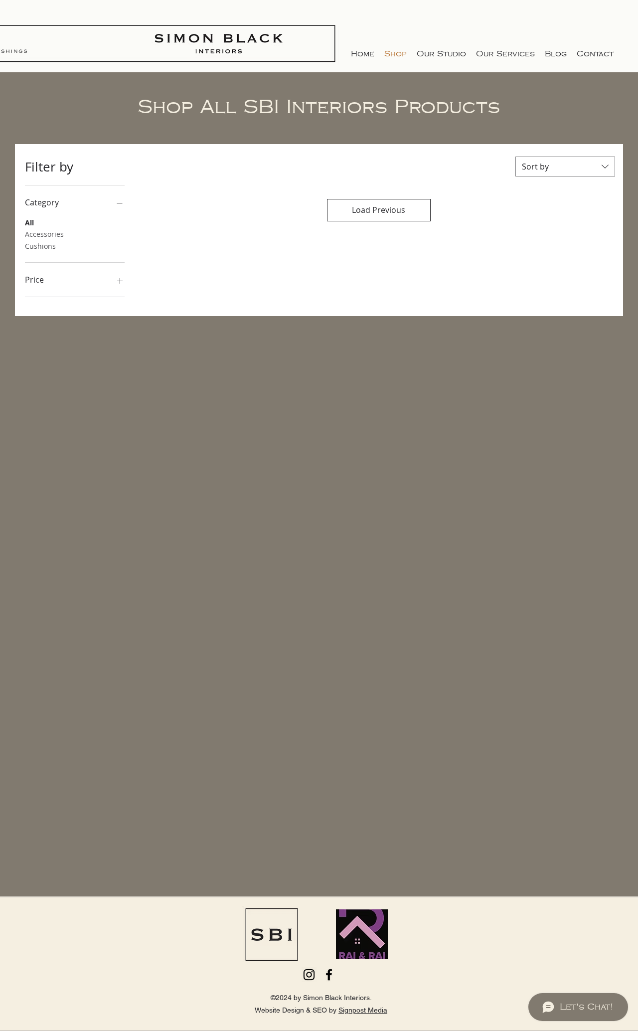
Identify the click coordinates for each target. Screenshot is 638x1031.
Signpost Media (362, 1010)
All (29, 222)
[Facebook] (328, 974)
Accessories (44, 234)
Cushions (40, 246)
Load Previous (378, 209)
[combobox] (565, 166)
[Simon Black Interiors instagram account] (309, 974)
